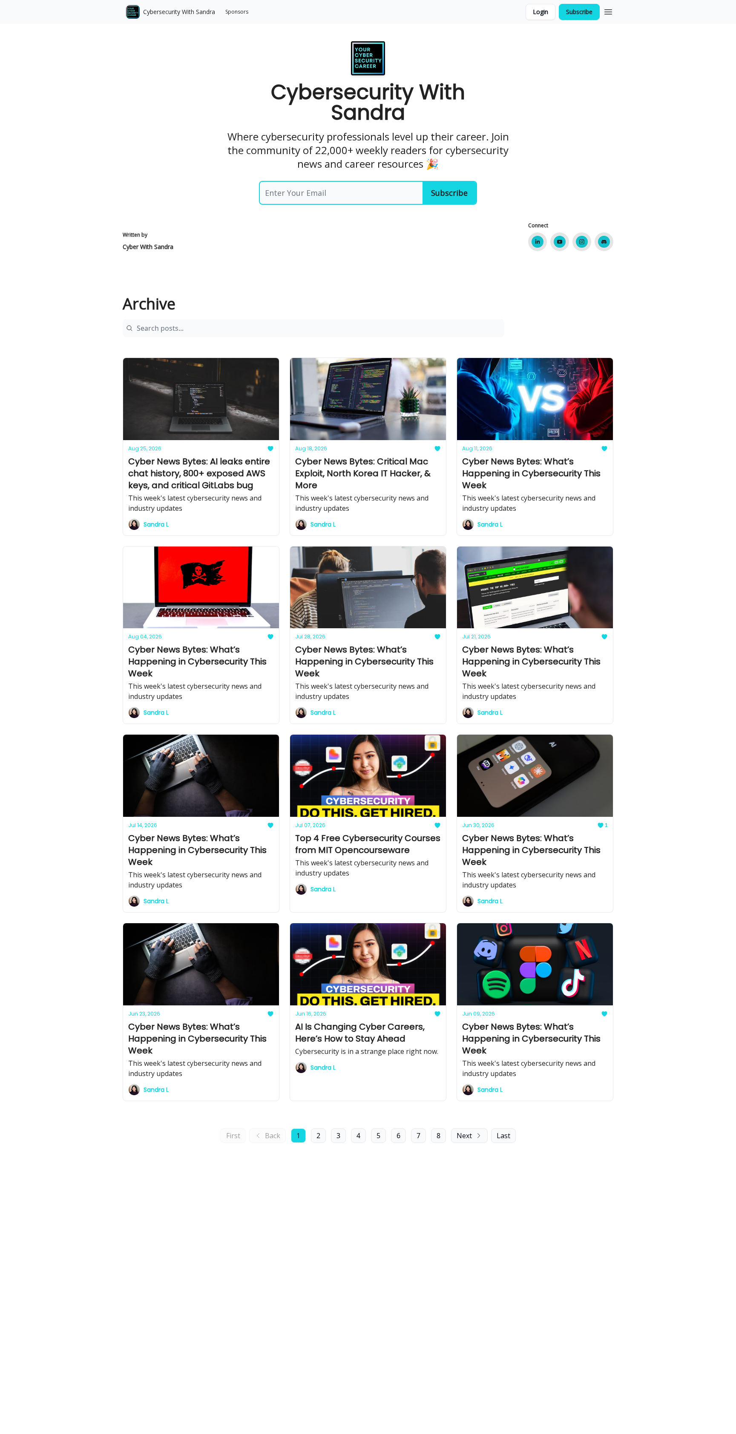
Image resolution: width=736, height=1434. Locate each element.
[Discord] (604, 241)
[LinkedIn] (537, 241)
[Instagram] (581, 241)
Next (464, 1135)
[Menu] (608, 10)
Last (503, 1135)
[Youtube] (559, 241)
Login (540, 12)
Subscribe (579, 12)
